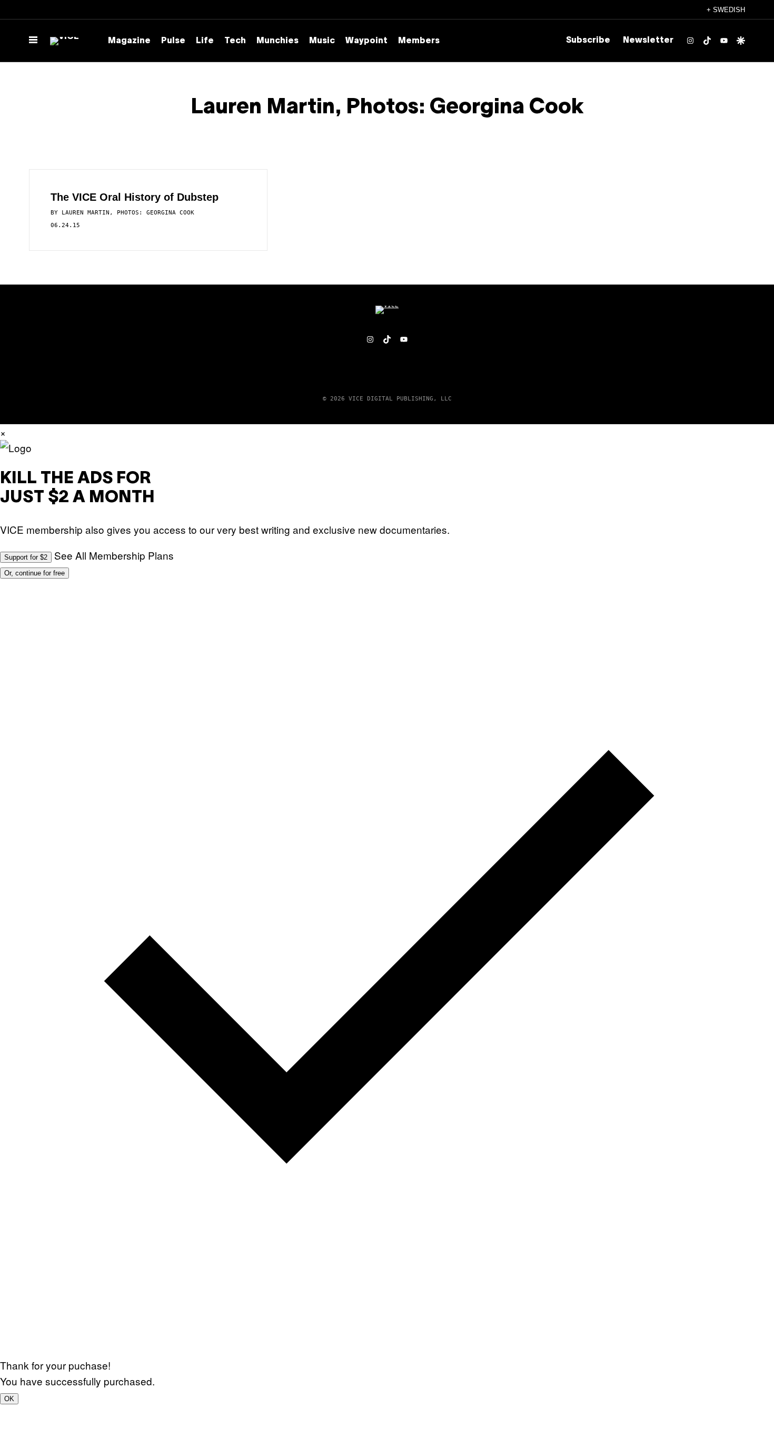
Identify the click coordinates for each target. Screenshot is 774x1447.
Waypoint (366, 41)
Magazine (129, 41)
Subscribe (588, 40)
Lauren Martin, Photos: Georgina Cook (128, 212)
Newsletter (648, 40)
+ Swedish (726, 10)
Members (419, 41)
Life (205, 41)
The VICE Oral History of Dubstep (135, 197)
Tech (235, 41)
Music (322, 41)
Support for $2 (25, 557)
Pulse (173, 41)
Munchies (277, 41)
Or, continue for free (34, 573)
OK (9, 1399)
